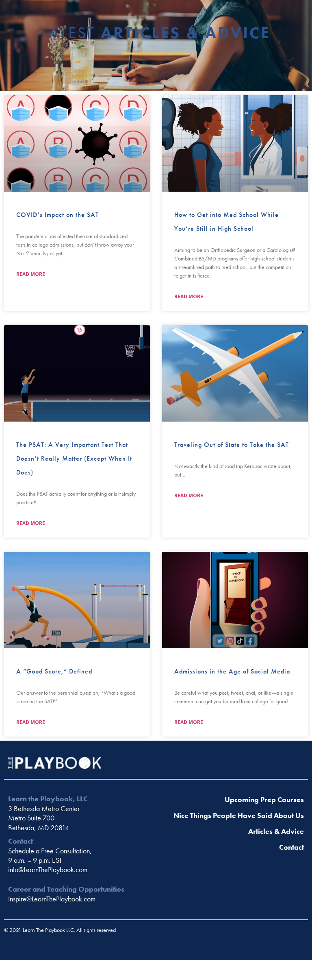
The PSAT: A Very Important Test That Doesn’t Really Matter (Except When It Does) (74, 458)
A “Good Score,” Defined (54, 671)
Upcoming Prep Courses (264, 799)
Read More (30, 274)
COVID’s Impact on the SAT (57, 214)
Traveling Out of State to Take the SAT (231, 444)
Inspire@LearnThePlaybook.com (51, 898)
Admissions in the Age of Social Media (232, 671)
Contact (291, 847)
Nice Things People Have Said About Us (238, 815)
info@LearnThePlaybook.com (47, 869)
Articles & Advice (276, 831)
